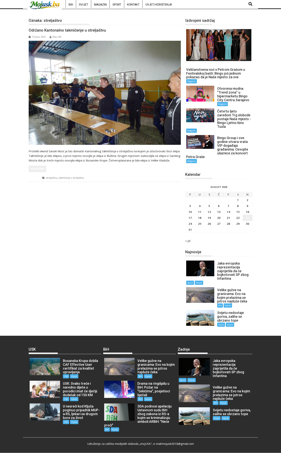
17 (190, 218)
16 (247, 212)
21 (228, 218)
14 (228, 212)
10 (190, 212)
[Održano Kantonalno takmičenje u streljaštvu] (105, 93)
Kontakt (133, 4)
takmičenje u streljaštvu (71, 177)
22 (238, 218)
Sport (117, 4)
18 (199, 218)
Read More (37, 168)
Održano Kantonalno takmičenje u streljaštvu (67, 30)
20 (219, 218)
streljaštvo (51, 177)
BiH (71, 4)
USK (35, 177)
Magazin (100, 4)
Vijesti (199, 282)
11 (199, 212)
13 (219, 212)
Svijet (83, 4)
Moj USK (57, 36)
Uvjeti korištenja (158, 4)
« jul (187, 241)
